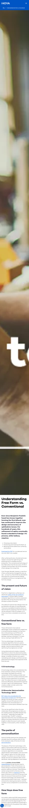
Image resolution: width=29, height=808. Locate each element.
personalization (6, 742)
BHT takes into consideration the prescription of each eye (11, 697)
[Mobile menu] (26, 3)
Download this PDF (7, 551)
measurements (5, 764)
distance (16, 772)
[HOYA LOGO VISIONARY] (5, 3)
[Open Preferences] (2, 805)
